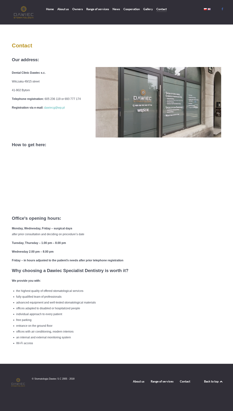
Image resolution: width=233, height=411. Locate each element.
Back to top (211, 381)
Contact (185, 381)
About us (138, 381)
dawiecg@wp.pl (54, 107)
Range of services (162, 381)
